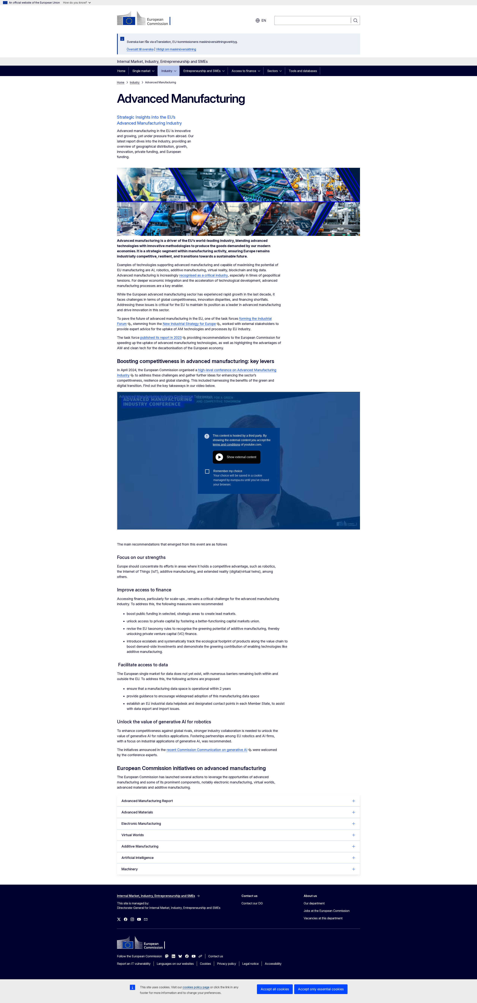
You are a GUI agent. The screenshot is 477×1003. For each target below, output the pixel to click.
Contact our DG (252, 903)
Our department (314, 903)
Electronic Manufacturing (141, 824)
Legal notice (250, 964)
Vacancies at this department (323, 918)
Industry (166, 71)
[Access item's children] (154, 71)
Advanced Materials (137, 812)
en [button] (263, 20)
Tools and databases (303, 71)
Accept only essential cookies (321, 989)
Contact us (215, 956)
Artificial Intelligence (137, 858)
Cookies (205, 964)
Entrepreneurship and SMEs (202, 71)
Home (121, 71)
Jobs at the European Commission (327, 911)
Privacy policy (226, 964)
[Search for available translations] (129, 324)
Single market (141, 71)
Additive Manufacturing (139, 846)
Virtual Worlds (132, 835)
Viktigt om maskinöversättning (176, 49)
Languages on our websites (175, 964)
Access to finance (244, 71)
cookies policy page (196, 987)
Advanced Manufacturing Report (147, 801)
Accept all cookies (275, 989)
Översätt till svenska (140, 49)
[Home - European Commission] (147, 18)
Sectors (272, 71)
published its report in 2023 (161, 337)
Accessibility (273, 964)
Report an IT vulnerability (134, 964)
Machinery (129, 869)
